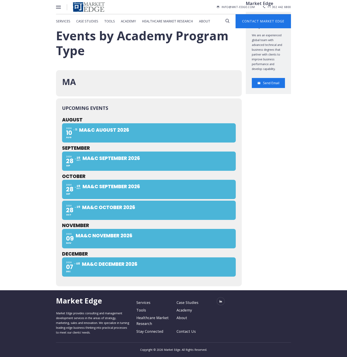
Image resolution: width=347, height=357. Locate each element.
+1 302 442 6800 (279, 7)
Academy (128, 21)
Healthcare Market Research (167, 21)
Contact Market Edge (263, 21)
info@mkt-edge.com (238, 7)
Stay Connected (149, 331)
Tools (109, 21)
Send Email (271, 83)
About (204, 21)
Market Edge (79, 301)
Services (63, 21)
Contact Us (186, 331)
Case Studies (87, 21)
